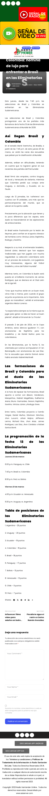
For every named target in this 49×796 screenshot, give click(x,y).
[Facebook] (3, 3)
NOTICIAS (16, 48)
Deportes (26, 48)
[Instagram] (8, 3)
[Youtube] (13, 3)
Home (8, 48)
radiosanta (16, 84)
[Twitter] (18, 3)
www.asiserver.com (24, 793)
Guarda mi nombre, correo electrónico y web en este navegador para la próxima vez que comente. (23, 710)
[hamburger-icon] (45, 63)
